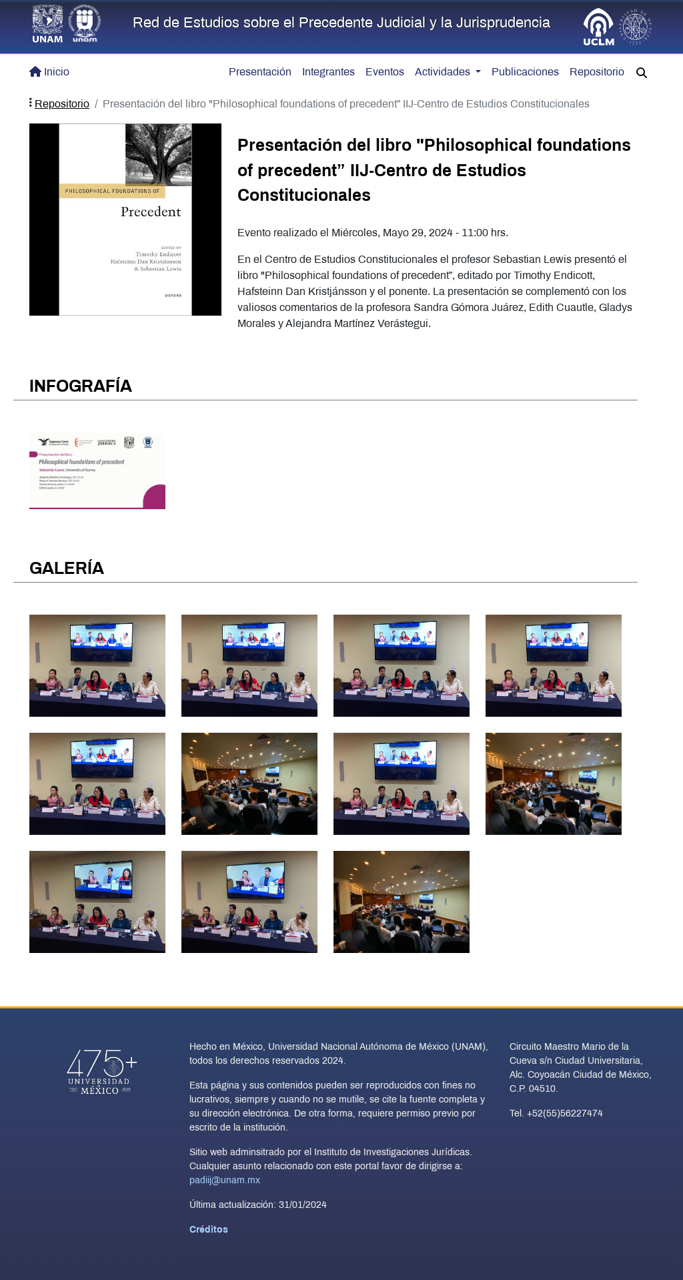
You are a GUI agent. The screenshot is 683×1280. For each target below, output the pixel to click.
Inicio (56, 72)
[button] (642, 73)
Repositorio (597, 72)
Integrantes (328, 72)
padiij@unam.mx (224, 1181)
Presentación (260, 72)
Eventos (385, 72)
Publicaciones (525, 72)
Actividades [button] (444, 72)
